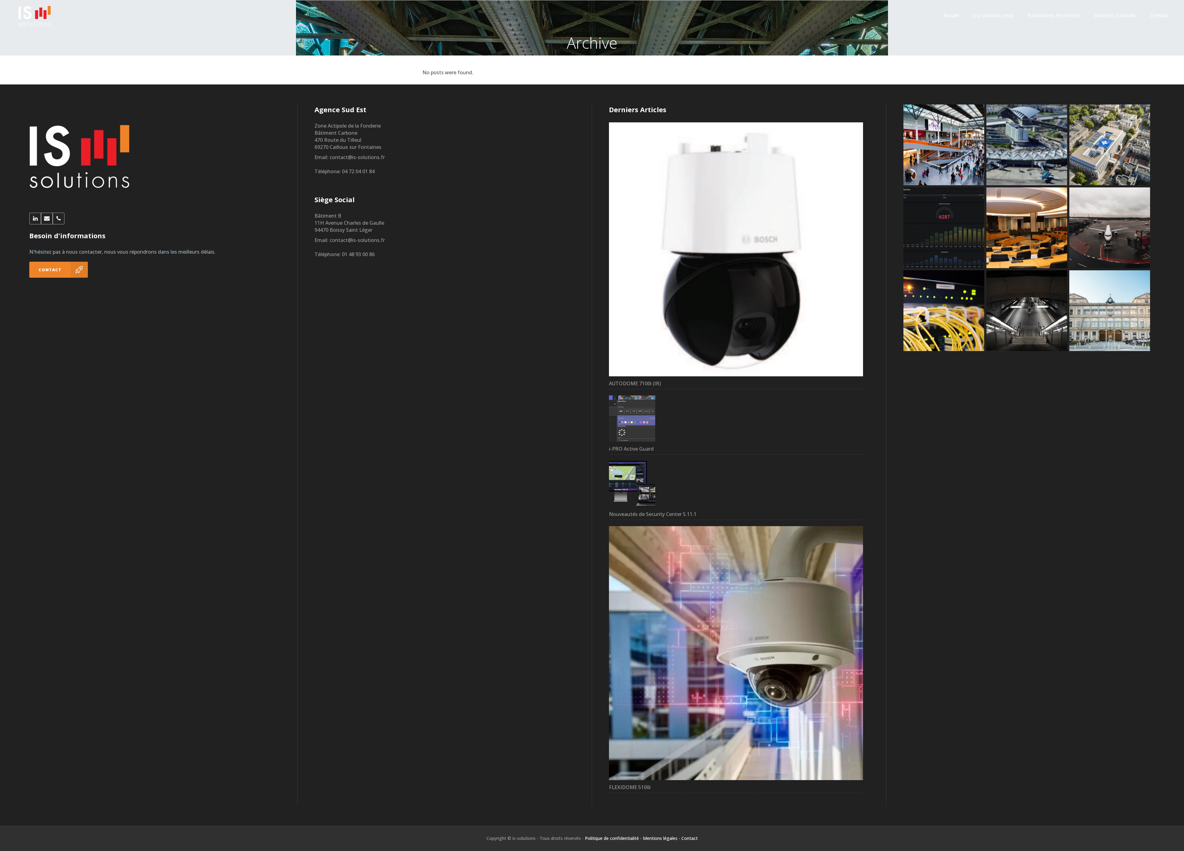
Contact (689, 838)
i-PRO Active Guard (631, 448)
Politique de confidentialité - (613, 838)
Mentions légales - (661, 838)
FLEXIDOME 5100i (630, 787)
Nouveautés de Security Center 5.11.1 (653, 514)
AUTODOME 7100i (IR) (635, 383)
